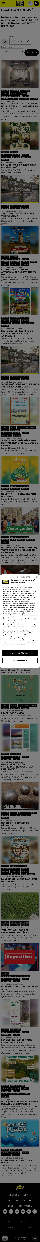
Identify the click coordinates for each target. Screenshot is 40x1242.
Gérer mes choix (20, 660)
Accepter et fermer (20, 653)
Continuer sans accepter (27, 577)
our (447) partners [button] (13, 587)
